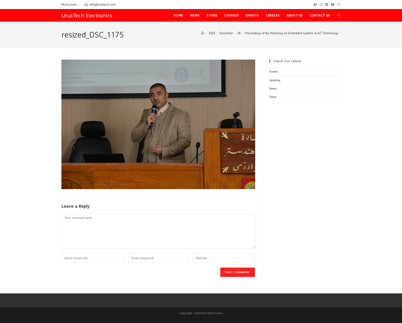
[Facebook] (315, 4)
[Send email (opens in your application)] (338, 4)
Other (273, 97)
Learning (274, 80)
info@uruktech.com (103, 5)
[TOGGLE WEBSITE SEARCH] (339, 15)
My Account (69, 5)
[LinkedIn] (326, 4)
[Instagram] (321, 4)
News (273, 89)
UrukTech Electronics (86, 15)
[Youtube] (332, 4)
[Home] (202, 33)
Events (273, 72)
